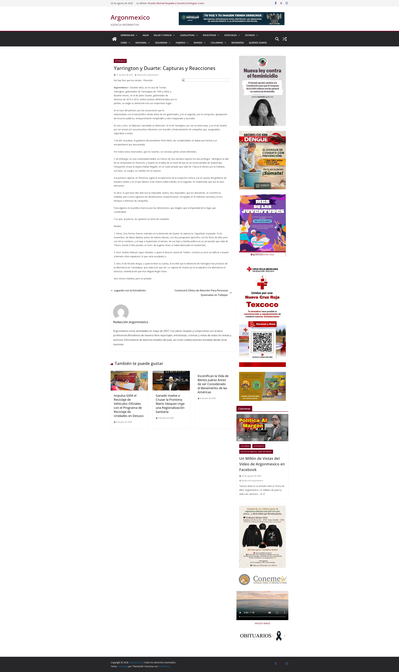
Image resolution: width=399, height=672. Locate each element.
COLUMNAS (217, 42)
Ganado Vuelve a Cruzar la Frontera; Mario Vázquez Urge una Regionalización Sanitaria (170, 403)
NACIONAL (141, 42)
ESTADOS (250, 35)
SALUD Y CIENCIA (163, 35)
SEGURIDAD (161, 42)
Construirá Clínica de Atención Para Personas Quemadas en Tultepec (201, 293)
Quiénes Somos (258, 42)
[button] (136, 35)
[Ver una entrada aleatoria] (284, 39)
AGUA (146, 35)
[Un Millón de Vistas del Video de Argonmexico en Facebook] (262, 427)
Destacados (120, 61)
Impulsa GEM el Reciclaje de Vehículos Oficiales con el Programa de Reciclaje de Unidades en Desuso (129, 405)
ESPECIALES (230, 35)
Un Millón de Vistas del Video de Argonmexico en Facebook (262, 464)
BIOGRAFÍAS (237, 42)
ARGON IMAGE (262, 623)
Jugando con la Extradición (130, 290)
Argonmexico (130, 17)
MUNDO (198, 42)
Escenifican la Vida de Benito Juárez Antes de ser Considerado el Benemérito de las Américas (213, 384)
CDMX (124, 42)
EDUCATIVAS (209, 35)
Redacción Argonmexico (148, 75)
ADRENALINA (127, 35)
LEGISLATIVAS (187, 35)
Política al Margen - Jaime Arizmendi (256, 452)
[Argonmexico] (114, 39)
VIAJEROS (180, 42)
